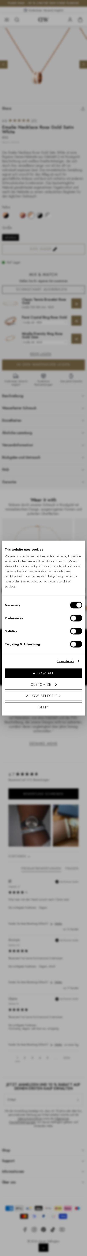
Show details (65, 661)
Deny (43, 707)
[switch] (76, 618)
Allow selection (43, 695)
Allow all (43, 673)
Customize (41, 684)
